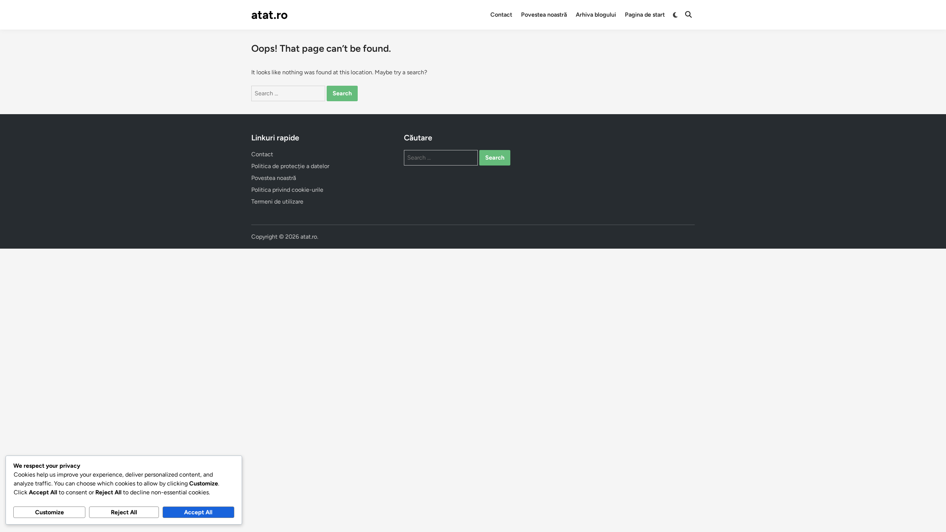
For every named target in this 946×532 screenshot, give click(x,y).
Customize (49, 512)
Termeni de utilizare (277, 201)
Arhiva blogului (596, 14)
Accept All (198, 512)
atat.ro (269, 15)
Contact (501, 14)
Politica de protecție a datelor (290, 166)
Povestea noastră (544, 14)
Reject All (124, 512)
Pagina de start (645, 14)
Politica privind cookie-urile (287, 189)
